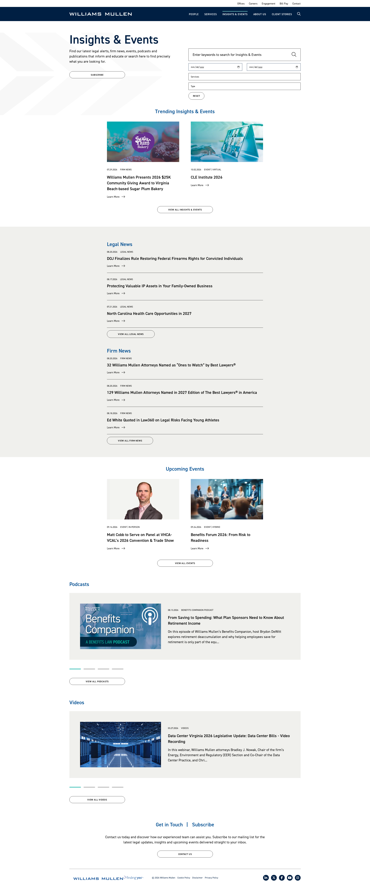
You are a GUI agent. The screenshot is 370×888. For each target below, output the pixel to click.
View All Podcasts (97, 681)
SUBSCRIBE (97, 74)
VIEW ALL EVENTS (185, 563)
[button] (75, 669)
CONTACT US (185, 854)
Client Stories (282, 14)
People (194, 14)
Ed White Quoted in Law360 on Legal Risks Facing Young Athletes (163, 420)
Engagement (268, 3)
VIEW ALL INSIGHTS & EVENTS (185, 209)
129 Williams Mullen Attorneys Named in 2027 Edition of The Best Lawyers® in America (182, 392)
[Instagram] (298, 878)
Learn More (113, 196)
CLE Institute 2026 (206, 177)
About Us (259, 14)
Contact (296, 3)
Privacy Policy (211, 877)
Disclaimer (197, 877)
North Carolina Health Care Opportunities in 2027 (149, 313)
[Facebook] (282, 878)
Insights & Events (234, 14)
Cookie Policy (183, 877)
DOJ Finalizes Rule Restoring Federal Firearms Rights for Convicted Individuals (175, 258)
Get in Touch (169, 824)
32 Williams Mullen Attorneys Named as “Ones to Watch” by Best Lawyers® (171, 365)
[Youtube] (290, 878)
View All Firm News (130, 440)
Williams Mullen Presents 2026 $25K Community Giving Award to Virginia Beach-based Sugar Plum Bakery (139, 183)
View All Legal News (131, 334)
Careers (253, 3)
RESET (196, 95)
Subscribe (203, 824)
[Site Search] (299, 14)
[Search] (293, 55)
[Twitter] (274, 878)
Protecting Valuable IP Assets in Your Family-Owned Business (159, 285)
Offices (241, 3)
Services (210, 14)
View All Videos (97, 799)
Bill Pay (284, 3)
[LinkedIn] (266, 878)
